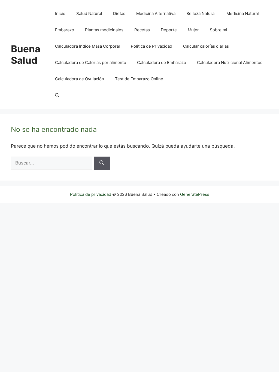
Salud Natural (89, 13)
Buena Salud (25, 54)
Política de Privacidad (151, 46)
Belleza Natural (201, 13)
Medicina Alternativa (155, 13)
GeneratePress (194, 194)
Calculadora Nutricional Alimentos (229, 62)
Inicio (60, 13)
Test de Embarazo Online (139, 78)
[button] (57, 95)
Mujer (193, 29)
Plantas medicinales (104, 29)
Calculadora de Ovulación (79, 78)
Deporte (169, 29)
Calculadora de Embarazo (161, 62)
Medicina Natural (242, 13)
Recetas (142, 29)
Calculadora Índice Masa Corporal (87, 46)
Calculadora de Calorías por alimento (90, 62)
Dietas (119, 13)
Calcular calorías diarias (206, 46)
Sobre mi (218, 29)
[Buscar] (102, 163)
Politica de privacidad (90, 194)
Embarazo (64, 29)
